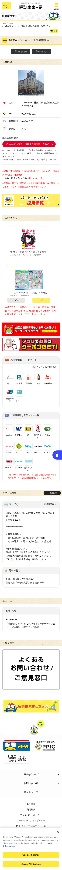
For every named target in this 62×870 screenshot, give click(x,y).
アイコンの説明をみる (46, 367)
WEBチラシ (42, 52)
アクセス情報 (22, 52)
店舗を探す (31, 706)
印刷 (55, 31)
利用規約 (31, 809)
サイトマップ (31, 792)
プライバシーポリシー (31, 815)
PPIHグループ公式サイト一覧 (31, 826)
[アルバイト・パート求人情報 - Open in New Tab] (31, 200)
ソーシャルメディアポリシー (31, 820)
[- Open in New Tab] (31, 334)
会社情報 (31, 804)
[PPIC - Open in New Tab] (45, 749)
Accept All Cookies (30, 864)
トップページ (7, 23)
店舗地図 (53, 493)
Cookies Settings (30, 855)
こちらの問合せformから (14, 178)
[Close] (58, 832)
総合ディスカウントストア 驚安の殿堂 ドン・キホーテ (31, 6)
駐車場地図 (49, 504)
